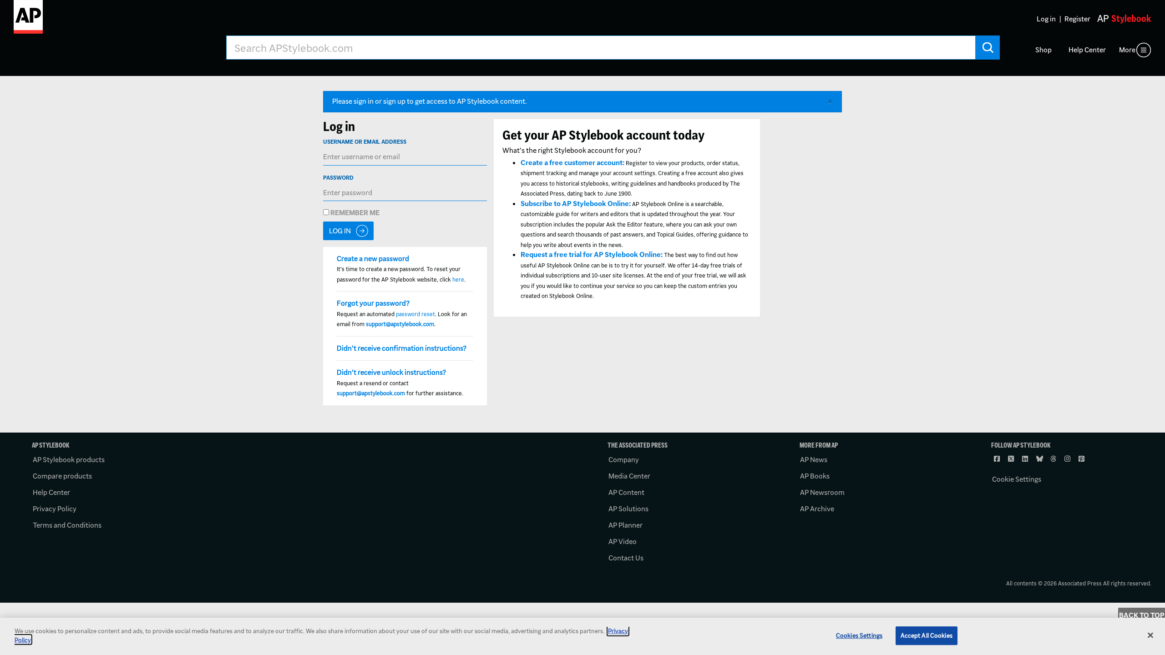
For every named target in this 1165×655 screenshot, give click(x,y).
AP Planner (625, 525)
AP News (813, 459)
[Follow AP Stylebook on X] (1011, 459)
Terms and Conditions (67, 525)
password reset (415, 314)
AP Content (626, 492)
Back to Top (1142, 615)
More (1127, 50)
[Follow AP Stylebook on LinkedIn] (1025, 459)
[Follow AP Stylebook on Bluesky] (1039, 459)
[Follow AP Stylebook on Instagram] (1068, 459)
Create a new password (373, 258)
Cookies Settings (859, 635)
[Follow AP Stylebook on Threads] (1054, 459)
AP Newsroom (822, 492)
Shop (1043, 50)
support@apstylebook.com (400, 324)
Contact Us (625, 558)
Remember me (354, 212)
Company (623, 459)
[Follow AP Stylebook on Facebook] (997, 459)
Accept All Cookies (926, 635)
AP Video (622, 541)
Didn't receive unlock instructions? (391, 372)
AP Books (815, 476)
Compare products (62, 476)
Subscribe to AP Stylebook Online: (576, 203)
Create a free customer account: (572, 162)
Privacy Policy (54, 509)
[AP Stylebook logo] (28, 20)
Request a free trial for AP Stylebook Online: (592, 254)
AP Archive (817, 509)
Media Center (629, 476)
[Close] (1150, 635)
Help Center (1087, 50)
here (458, 279)
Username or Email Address (364, 142)
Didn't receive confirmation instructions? (401, 348)
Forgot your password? (373, 303)
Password (338, 177)
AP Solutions (628, 509)
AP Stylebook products (69, 459)
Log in (1046, 19)
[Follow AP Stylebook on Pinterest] (1082, 459)
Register (1077, 19)
